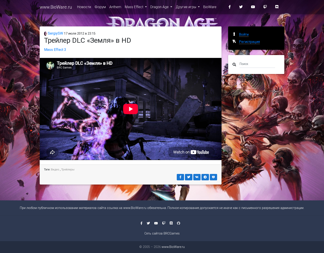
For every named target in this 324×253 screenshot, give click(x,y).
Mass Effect (134, 7)
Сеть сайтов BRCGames (162, 233)
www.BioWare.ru (56, 7)
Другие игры (186, 7)
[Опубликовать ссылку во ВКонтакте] (197, 177)
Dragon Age (159, 7)
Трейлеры (67, 169)
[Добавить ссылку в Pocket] (213, 177)
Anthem (115, 7)
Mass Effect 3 (55, 50)
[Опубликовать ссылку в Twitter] (188, 177)
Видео (55, 169)
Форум (100, 7)
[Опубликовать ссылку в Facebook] (180, 177)
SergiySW (55, 33)
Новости (84, 7)
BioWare (209, 7)
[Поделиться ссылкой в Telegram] (205, 177)
